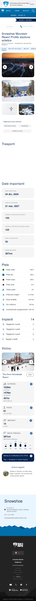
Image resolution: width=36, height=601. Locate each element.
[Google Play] (14, 590)
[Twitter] (16, 585)
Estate (20, 15)
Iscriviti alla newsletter (18, 565)
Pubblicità (18, 562)
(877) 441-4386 (28, 26)
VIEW (30, 374)
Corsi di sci (16, 131)
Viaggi (17, 11)
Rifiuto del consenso (18, 579)
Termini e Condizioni (18, 572)
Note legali (18, 568)
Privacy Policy (18, 570)
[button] (33, 11)
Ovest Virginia (23, 459)
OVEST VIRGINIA (7, 43)
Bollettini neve (15, 48)
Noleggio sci (9, 126)
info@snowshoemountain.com (15, 518)
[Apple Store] (24, 590)
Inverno (13, 15)
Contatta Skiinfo (18, 559)
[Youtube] (11, 585)
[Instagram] (21, 585)
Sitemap (18, 574)
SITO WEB (9, 26)
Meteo (8, 11)
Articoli (26, 11)
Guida (4, 48)
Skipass (24, 126)
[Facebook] (26, 585)
